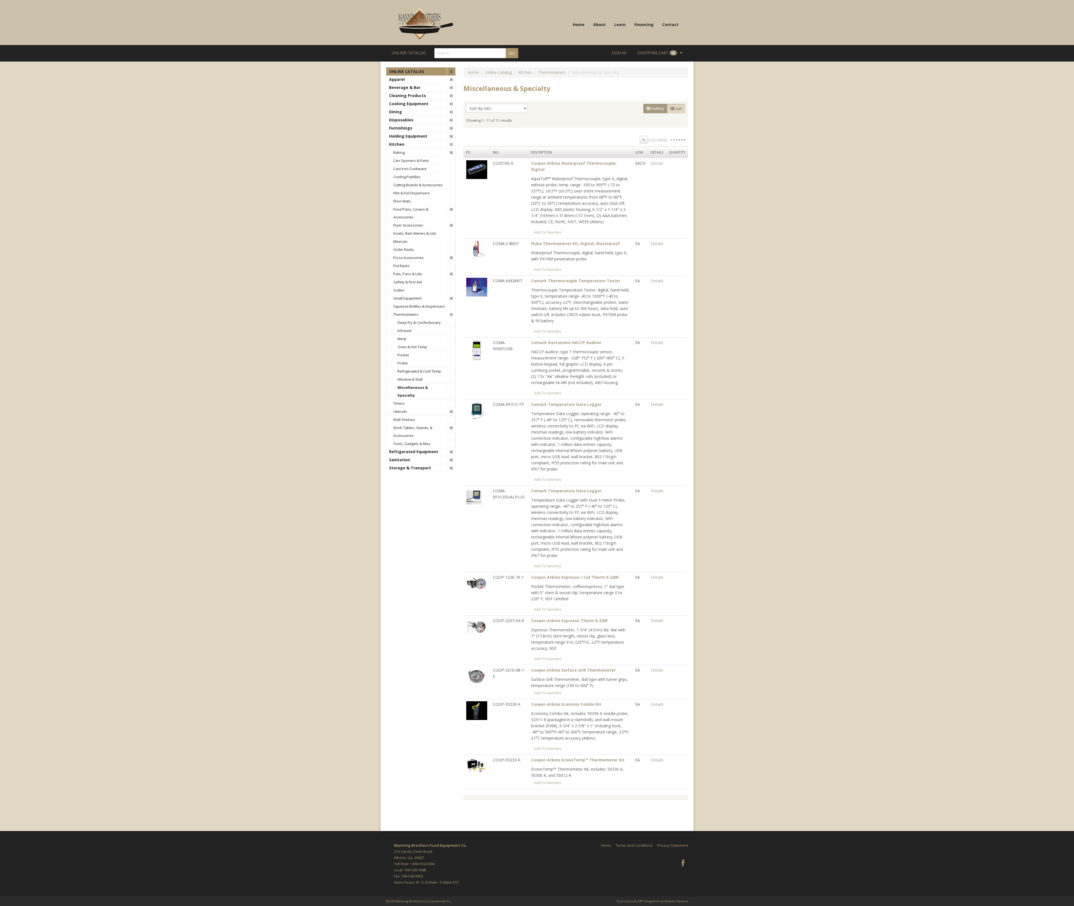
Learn (620, 24)
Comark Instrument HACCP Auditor (566, 342)
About (599, 24)
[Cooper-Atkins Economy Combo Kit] (476, 710)
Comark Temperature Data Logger (566, 404)
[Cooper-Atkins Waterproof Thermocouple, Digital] (476, 169)
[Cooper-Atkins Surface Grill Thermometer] (476, 676)
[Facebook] (683, 863)
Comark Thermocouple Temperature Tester (575, 280)
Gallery (657, 108)
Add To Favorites (547, 232)
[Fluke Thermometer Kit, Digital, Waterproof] (476, 249)
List (678, 108)
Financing (644, 24)
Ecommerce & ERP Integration (638, 901)
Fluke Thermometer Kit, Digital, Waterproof (575, 243)
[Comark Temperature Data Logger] (476, 410)
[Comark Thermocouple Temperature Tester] (476, 286)
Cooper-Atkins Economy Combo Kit (566, 704)
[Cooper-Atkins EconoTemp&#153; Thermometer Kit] (476, 765)
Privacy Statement (672, 845)
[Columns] (644, 140)
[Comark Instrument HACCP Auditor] (476, 349)
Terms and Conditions (634, 845)
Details (657, 163)
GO (512, 53)
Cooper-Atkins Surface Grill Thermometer (573, 670)
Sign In (619, 52)
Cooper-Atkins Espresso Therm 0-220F (569, 620)
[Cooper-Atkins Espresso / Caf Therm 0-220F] (476, 583)
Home (579, 24)
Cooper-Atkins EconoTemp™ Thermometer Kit (578, 760)
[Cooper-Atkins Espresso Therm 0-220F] (476, 626)
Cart (655, 52)
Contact (670, 24)
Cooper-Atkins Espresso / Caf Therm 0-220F (575, 577)
